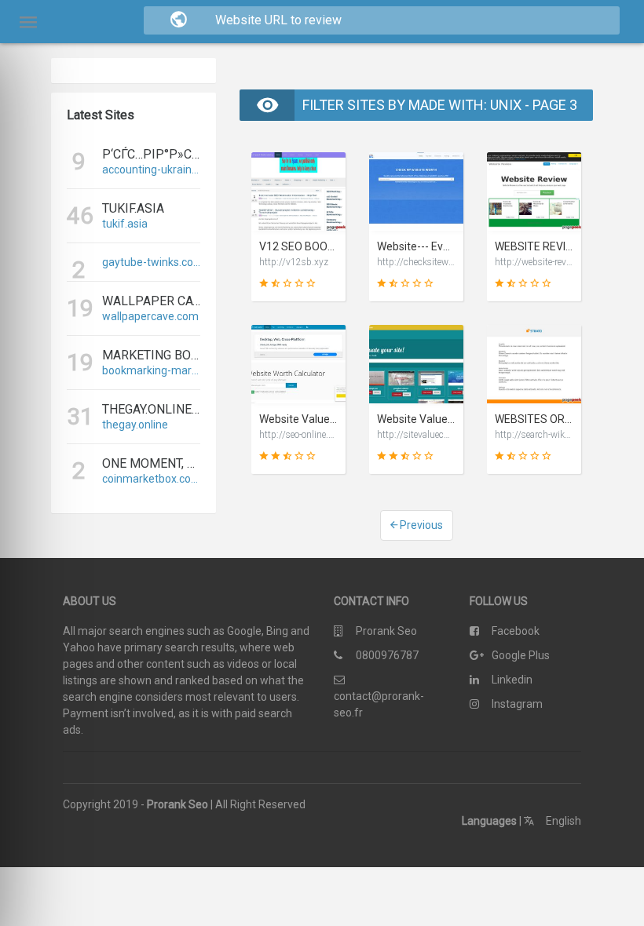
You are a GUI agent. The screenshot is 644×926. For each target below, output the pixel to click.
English (562, 821)
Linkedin (512, 679)
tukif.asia (125, 223)
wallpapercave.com (150, 316)
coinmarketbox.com (151, 478)
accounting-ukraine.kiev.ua (151, 169)
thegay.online (135, 424)
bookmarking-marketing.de (151, 370)
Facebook (516, 631)
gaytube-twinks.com (151, 262)
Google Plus (521, 655)
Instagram (517, 704)
